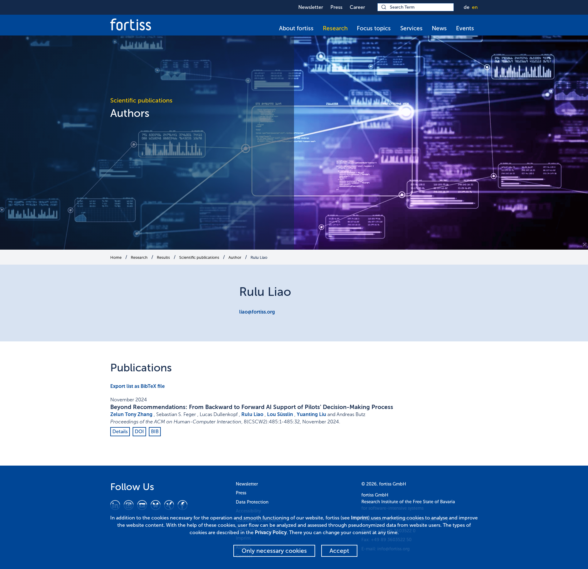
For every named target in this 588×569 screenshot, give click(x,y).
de (466, 7)
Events (465, 28)
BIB (155, 431)
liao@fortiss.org (257, 312)
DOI (139, 431)
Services (411, 28)
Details (120, 431)
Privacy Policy (271, 532)
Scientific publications (199, 257)
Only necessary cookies (274, 550)
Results (163, 257)
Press (336, 7)
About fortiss (296, 28)
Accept (339, 550)
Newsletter (310, 7)
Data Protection (252, 502)
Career (357, 7)
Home (116, 257)
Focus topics (374, 28)
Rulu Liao (259, 257)
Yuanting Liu (311, 414)
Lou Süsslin (280, 414)
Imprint (359, 518)
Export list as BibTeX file (137, 386)
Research (335, 28)
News (439, 28)
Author (234, 257)
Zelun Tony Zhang (131, 414)
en (475, 7)
